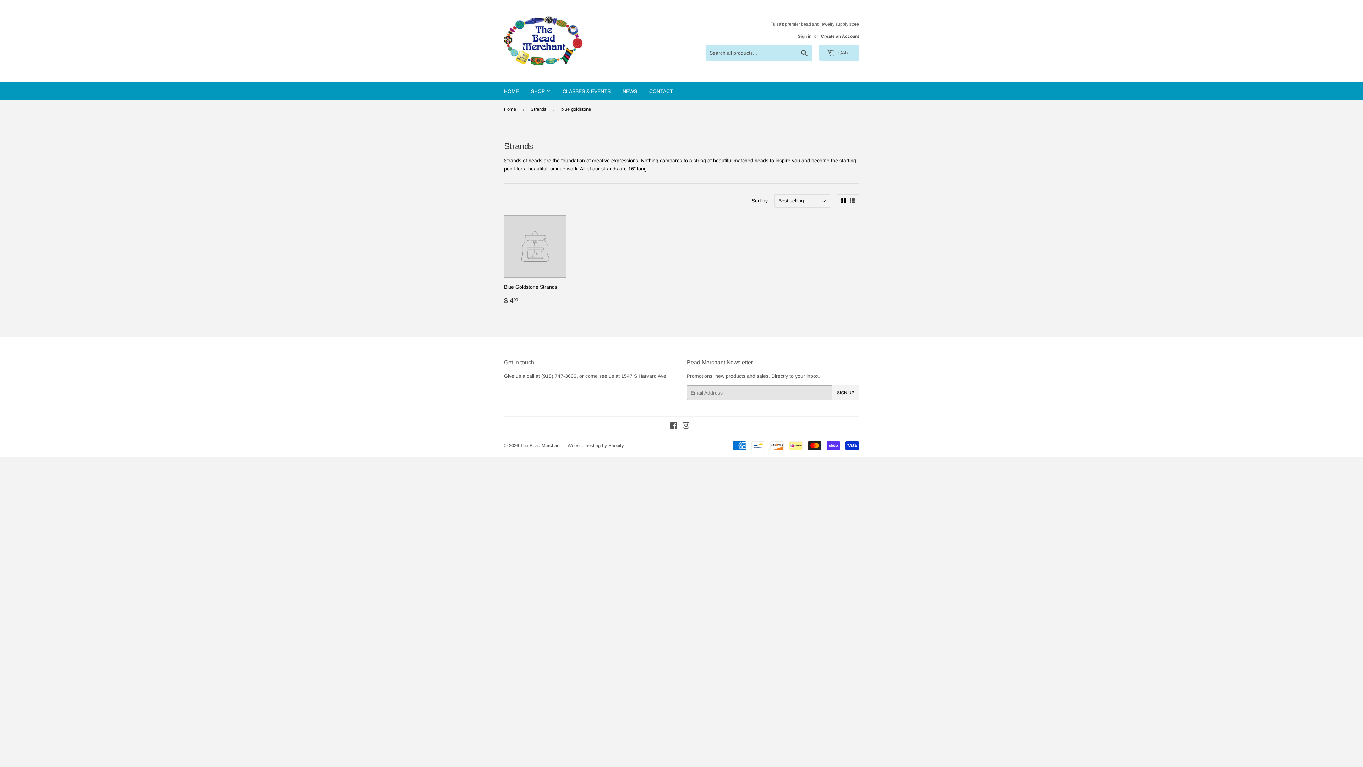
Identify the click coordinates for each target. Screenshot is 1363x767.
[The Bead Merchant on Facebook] (674, 426)
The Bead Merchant (540, 445)
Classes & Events (587, 91)
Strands (539, 109)
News (630, 91)
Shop (538, 91)
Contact (661, 91)
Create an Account (840, 36)
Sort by (760, 200)
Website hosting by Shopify (596, 445)
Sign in (804, 36)
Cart (844, 52)
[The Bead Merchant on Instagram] (686, 426)
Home (511, 91)
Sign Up (845, 392)
